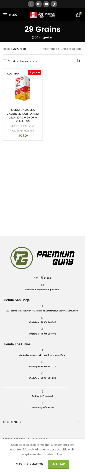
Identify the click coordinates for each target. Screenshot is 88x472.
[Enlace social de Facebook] (31, 4)
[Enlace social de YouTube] (46, 4)
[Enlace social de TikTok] (54, 4)
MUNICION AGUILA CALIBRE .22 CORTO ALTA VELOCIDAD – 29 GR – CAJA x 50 (23, 115)
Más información (30, 464)
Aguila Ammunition (23, 130)
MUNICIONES (18, 125)
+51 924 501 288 (47, 378)
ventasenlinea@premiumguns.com (42, 289)
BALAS (31, 125)
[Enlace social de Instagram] (38, 4)
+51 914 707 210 (47, 366)
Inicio (6, 48)
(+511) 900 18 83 (42, 278)
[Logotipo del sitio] (42, 14)
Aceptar (58, 464)
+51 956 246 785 (47, 322)
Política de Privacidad (42, 396)
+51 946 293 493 (47, 334)
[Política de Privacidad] (42, 391)
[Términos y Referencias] (42, 403)
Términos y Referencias (42, 407)
